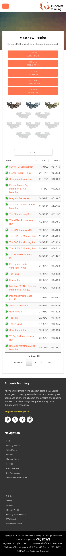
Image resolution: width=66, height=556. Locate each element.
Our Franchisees (13, 473)
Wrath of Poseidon (18, 305)
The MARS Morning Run (21, 230)
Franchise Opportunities (16, 478)
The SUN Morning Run (20, 214)
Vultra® (9, 454)
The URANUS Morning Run (22, 248)
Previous (18, 362)
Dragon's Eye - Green (19, 198)
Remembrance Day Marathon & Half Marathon (18, 189)
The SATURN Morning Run (22, 242)
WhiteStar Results (14, 524)
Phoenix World (12, 510)
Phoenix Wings (12, 459)
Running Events (13, 445)
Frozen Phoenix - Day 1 (21, 173)
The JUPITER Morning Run (22, 236)
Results (9, 464)
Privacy (9, 501)
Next (50, 362)
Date (43, 160)
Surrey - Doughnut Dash (21, 166)
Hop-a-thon (15, 280)
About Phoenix (12, 468)
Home (9, 441)
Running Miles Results (16, 514)
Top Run (13, 317)
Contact (9, 505)
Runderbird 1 (15, 311)
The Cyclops (15, 324)
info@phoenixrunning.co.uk (17, 412)
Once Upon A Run (18, 330)
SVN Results (11, 519)
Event (9, 160)
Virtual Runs (11, 450)
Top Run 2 (14, 274)
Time (55, 160)
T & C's (9, 496)
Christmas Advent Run (20, 179)
